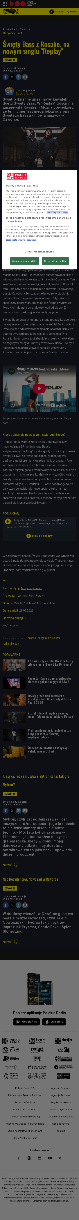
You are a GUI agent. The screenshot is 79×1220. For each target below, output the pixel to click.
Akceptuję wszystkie (55, 261)
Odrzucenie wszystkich (24, 261)
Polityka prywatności (57, 212)
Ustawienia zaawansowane (39, 251)
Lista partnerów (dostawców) (21, 240)
